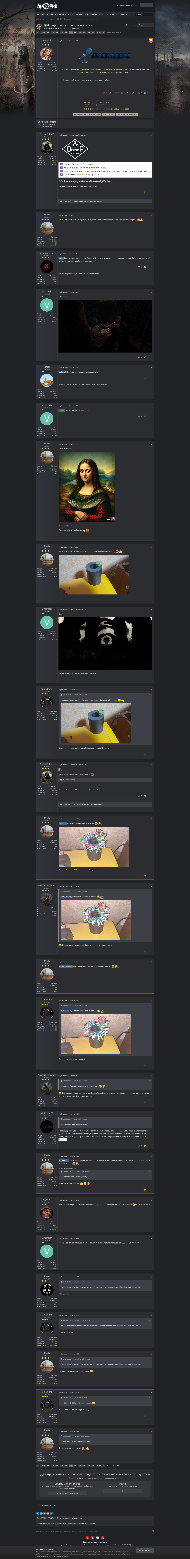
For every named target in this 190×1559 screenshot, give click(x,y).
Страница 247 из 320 (113, 32)
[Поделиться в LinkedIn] (51, 1513)
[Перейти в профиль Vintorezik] (46, 305)
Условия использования (60, 1556)
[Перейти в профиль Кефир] (47, 1289)
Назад (43, 32)
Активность (81, 14)
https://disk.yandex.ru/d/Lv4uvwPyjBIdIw (87, 181)
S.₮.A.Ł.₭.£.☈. (46, 1113)
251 (89, 32)
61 (151, 25)
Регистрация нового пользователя (67, 1493)
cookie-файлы (52, 1552)
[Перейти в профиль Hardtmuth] (39, 27)
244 (57, 32)
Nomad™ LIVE (47, 134)
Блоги (71, 14)
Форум (53, 14)
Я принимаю (146, 1551)
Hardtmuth (47, 40)
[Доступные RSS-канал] (153, 1531)
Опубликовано (68, 41)
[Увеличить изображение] (105, 169)
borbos (46, 367)
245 (62, 32)
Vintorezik (47, 291)
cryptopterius (46, 253)
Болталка (75, 28)
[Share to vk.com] (37, 1513)
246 (66, 32)
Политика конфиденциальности (95, 1542)
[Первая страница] (37, 32)
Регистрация (147, 5)
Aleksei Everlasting (47, 885)
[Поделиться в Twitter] (41, 1513)
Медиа (62, 14)
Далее (99, 32)
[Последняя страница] (103, 32)
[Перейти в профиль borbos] (46, 380)
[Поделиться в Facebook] (44, 1513)
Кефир (47, 1276)
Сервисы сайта (97, 14)
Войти (122, 1491)
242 (48, 32)
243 (53, 32)
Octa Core (47, 689)
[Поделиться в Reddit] (47, 1513)
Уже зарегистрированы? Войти (126, 5)
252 (93, 32)
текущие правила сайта (97, 80)
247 (71, 32)
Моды (44, 14)
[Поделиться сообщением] (146, 41)
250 (84, 32)
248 (75, 32)
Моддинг (111, 14)
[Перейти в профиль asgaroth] (46, 1213)
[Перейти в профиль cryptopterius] (46, 266)
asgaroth (47, 1199)
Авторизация (131, 25)
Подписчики (143, 25)
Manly (47, 214)
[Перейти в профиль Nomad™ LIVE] (46, 148)
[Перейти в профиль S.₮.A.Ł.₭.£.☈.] (46, 1126)
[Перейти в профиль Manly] (47, 228)
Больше (122, 14)
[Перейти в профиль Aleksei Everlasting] (46, 899)
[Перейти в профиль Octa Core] (47, 702)
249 (80, 32)
